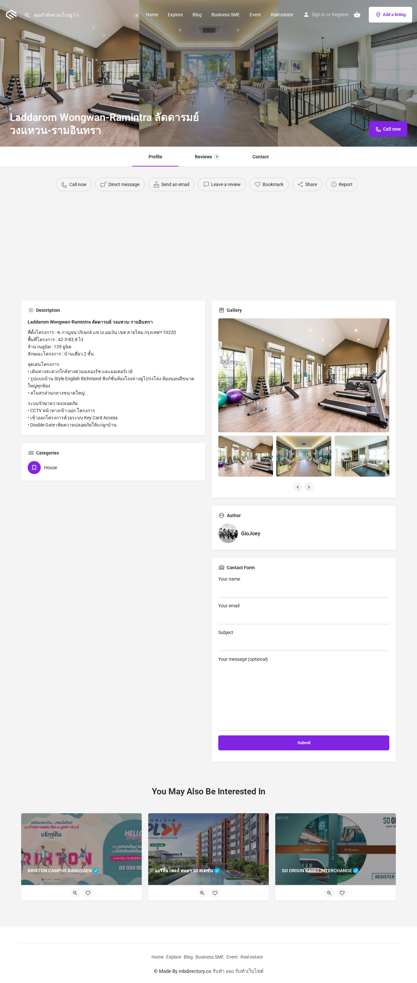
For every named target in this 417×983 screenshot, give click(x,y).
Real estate (282, 14)
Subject (225, 632)
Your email (228, 605)
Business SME (225, 14)
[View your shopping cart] (357, 14)
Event (255, 14)
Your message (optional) (243, 659)
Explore (175, 14)
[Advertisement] (208, 243)
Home (152, 14)
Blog (197, 14)
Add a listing (394, 14)
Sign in (318, 14)
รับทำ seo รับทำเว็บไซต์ (238, 971)
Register (340, 14)
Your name (229, 579)
